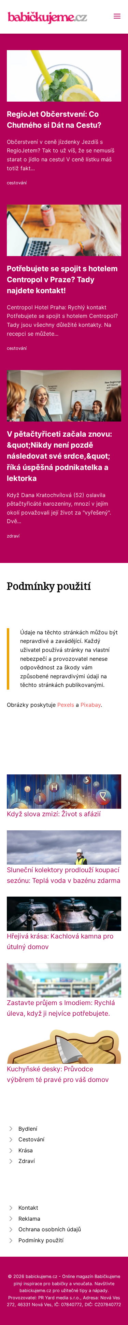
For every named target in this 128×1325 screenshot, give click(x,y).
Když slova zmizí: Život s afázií (54, 814)
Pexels (65, 704)
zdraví (13, 536)
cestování (17, 182)
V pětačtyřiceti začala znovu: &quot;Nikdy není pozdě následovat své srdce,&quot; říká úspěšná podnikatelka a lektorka (59, 456)
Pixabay (91, 704)
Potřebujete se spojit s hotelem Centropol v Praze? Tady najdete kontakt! (62, 279)
